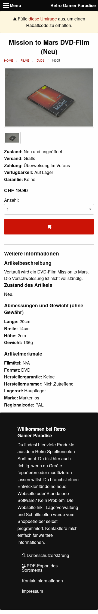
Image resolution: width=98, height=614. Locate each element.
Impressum (32, 591)
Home (8, 60)
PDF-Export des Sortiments (40, 567)
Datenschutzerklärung (47, 555)
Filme (24, 60)
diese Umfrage (43, 19)
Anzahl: (11, 200)
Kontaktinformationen (42, 580)
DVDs (40, 60)
